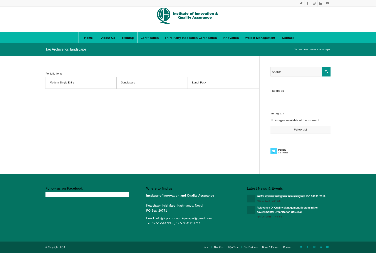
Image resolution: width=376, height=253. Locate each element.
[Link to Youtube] (327, 3)
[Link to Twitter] (301, 3)
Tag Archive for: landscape (65, 49)
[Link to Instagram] (314, 3)
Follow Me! (300, 129)
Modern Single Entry (62, 82)
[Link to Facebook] (307, 3)
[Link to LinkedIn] (320, 3)
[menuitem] (88, 37)
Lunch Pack (199, 82)
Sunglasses (128, 82)
